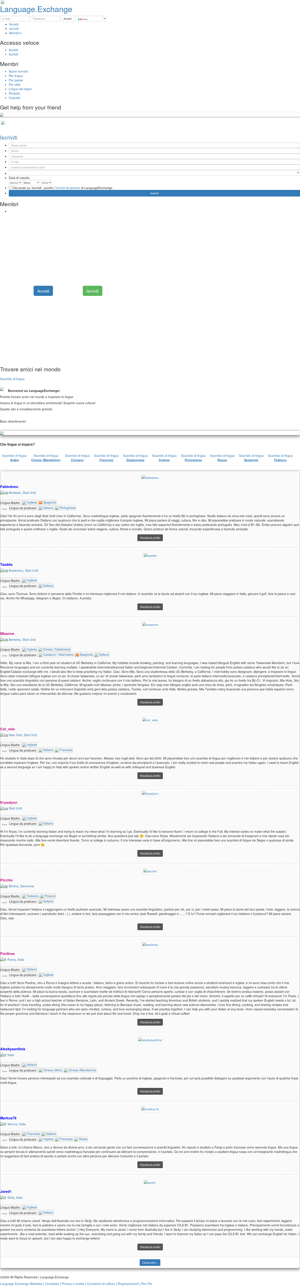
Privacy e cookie (73, 1283)
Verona (12, 1124)
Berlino (13, 886)
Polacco (50, 896)
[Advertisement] (132, 246)
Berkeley (15, 639)
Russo (83, 1139)
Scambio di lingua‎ (14, 457)
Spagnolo (49, 502)
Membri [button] (14, 33)
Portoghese (67, 508)
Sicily (10, 1197)
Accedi (13, 24)
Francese (66, 750)
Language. (36, 8)
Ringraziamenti (128, 1283)
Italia (21, 959)
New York (15, 735)
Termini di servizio (67, 188)
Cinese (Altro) (52, 1070)
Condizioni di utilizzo (101, 1283)
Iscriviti (14, 28)
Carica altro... (150, 1262)
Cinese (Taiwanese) (56, 649)
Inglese (31, 502)
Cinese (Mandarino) (82, 1070)
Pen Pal (146, 1283)
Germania (27, 886)
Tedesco (32, 896)
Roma (11, 959)
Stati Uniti (29, 492)
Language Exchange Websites (21, 1283)
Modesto (15, 492)
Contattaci (52, 1283)
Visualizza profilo (150, 537)
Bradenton (16, 570)
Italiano (47, 508)
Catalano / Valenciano (58, 654)
